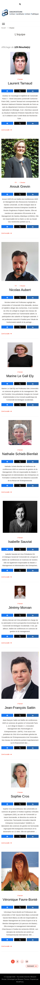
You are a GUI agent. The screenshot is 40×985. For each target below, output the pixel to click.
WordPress (20, 982)
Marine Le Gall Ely (20, 376)
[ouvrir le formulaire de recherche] (20, 4)
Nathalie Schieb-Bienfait (20, 454)
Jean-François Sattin (20, 708)
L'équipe (20, 79)
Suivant (30, 966)
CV (16, 182)
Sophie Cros (20, 796)
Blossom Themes (23, 979)
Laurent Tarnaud (20, 83)
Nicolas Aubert (20, 290)
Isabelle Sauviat (20, 542)
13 (27, 961)
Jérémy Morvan (20, 607)
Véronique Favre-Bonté (20, 899)
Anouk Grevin (20, 186)
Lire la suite (5, 130)
